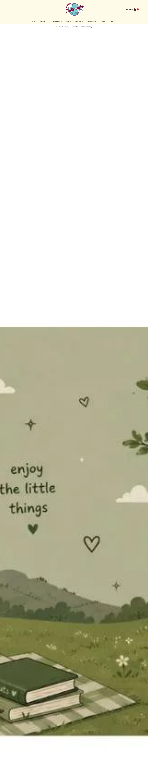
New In (32, 21)
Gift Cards (114, 21)
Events (68, 21)
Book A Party (91, 21)
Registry (78, 21)
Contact (103, 21)
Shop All (42, 21)
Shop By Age (56, 21)
